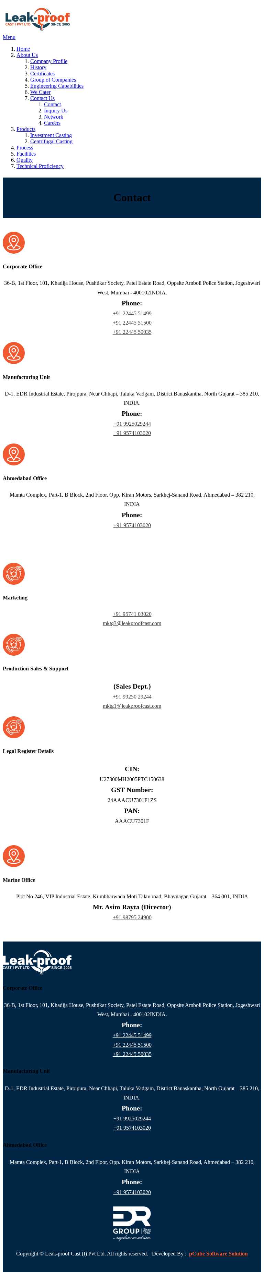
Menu (9, 37)
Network (53, 117)
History (38, 67)
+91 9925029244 (132, 424)
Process (24, 147)
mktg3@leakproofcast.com (132, 623)
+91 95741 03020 (132, 614)
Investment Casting (51, 135)
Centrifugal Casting (51, 141)
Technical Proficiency (40, 166)
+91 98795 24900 (132, 917)
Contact (52, 104)
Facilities (26, 154)
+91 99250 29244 (132, 697)
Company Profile (48, 61)
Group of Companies (53, 80)
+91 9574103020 (132, 433)
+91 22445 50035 (132, 332)
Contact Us (42, 98)
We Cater (40, 92)
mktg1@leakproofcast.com (132, 706)
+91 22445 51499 (132, 313)
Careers (52, 123)
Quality (24, 160)
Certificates (42, 73)
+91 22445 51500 (132, 323)
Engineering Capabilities (57, 86)
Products (25, 129)
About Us (27, 55)
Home (23, 49)
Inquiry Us (55, 110)
